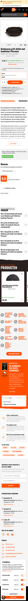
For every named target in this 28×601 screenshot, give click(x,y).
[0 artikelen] (2, 9)
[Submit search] (25, 14)
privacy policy (8, 570)
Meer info (16, 575)
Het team (13, 447)
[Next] (16, 45)
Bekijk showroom (8, 504)
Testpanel (20, 455)
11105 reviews (19, 398)
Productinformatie (8, 101)
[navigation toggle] (26, 9)
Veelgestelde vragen (8, 455)
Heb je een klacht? (10, 556)
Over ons (22, 447)
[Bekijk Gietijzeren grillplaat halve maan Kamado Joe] (13, 287)
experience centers (12, 64)
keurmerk (9, 90)
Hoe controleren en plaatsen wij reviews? (11, 167)
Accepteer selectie (13, 594)
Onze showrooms (16, 451)
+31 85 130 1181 (10, 550)
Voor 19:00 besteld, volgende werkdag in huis (11, 5)
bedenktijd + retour (10, 87)
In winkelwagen (15, 82)
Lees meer (12, 391)
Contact (5, 447)
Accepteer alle (13, 597)
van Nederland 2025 (11, 93)
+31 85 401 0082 (10, 547)
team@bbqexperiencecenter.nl (14, 553)
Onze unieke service (14, 354)
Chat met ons (9, 544)
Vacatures (6, 451)
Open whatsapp (8, 156)
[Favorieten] (19, 9)
